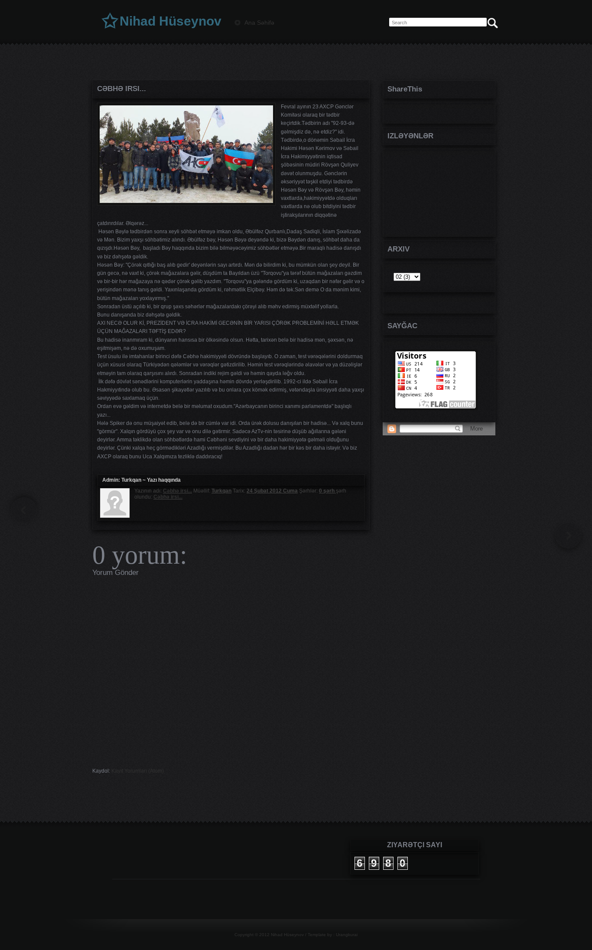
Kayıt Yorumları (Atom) (137, 771)
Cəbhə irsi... (121, 89)
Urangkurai (347, 934)
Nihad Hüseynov (170, 21)
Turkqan (131, 480)
